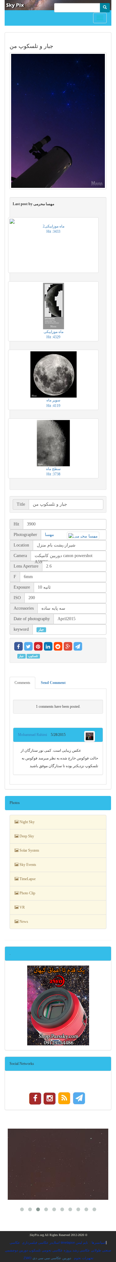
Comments (22, 683)
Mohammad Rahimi (34, 735)
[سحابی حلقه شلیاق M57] (58, 1164)
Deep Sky (26, 836)
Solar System (29, 850)
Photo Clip (27, 893)
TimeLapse (27, 879)
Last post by (33, 204)
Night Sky (27, 822)
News (23, 921)
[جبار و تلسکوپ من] (58, 120)
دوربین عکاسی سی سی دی (51, 1258)
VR (22, 907)
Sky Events (27, 864)
